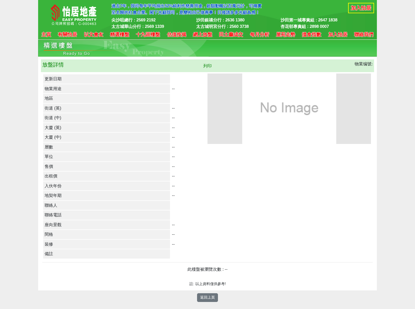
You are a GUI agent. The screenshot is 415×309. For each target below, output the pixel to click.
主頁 (46, 34)
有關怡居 (67, 34)
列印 (207, 65)
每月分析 (259, 34)
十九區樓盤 (148, 34)
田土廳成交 (231, 34)
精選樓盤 (119, 34)
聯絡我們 (364, 34)
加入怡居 (361, 8)
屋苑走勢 (285, 34)
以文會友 (93, 34)
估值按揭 (176, 34)
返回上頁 (207, 297)
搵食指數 (311, 34)
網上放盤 (202, 34)
